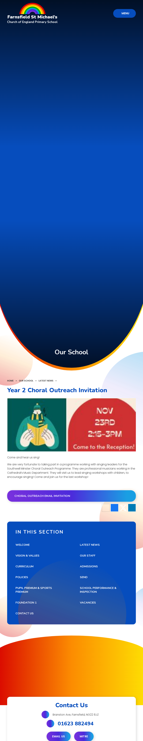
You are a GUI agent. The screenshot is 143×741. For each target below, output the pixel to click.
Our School (26, 380)
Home (10, 380)
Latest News (46, 380)
